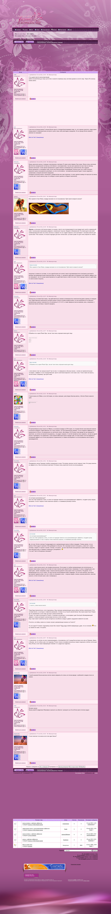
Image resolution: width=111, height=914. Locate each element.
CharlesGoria (66, 823)
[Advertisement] (55, 58)
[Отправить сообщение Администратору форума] (18, 1)
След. (35, 35)
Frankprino (65, 840)
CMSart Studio (86, 880)
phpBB (74, 879)
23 (23, 691)
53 (23, 94)
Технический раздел (52, 42)
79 (23, 219)
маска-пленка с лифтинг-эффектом (32, 823)
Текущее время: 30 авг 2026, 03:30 (44, 41)
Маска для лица (20, 34)
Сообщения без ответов (19, 39)
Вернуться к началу (20, 98)
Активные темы (30, 39)
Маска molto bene (27, 844)
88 (23, 182)
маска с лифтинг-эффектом (30, 839)
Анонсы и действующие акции (35, 824)
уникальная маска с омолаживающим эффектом (36, 828)
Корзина (60, 42)
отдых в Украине (32, 835)
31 (23, 350)
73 (23, 481)
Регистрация (63, 29)
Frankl (65, 829)
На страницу (18, 35)
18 (23, 690)
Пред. (23, 35)
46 (23, 147)
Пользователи (46, 29)
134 (23, 218)
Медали (54, 29)
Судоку (25, 29)
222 (23, 480)
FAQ (32, 29)
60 (23, 95)
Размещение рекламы (76, 864)
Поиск (37, 29)
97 (23, 351)
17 (32, 35)
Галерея (18, 29)
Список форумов (41, 42)
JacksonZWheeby (66, 834)
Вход (70, 29)
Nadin (90, 846)
